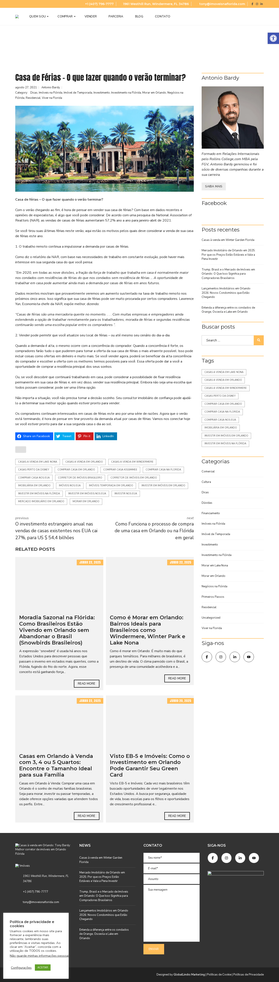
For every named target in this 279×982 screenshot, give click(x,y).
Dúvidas (207, 503)
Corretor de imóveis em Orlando (134, 477)
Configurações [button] (21, 968)
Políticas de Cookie (219, 975)
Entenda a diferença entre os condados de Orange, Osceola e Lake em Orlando (228, 310)
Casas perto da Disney (33, 469)
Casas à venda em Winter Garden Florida (228, 240)
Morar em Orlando (154, 93)
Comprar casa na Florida (163, 469)
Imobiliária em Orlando (34, 485)
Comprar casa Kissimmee (120, 469)
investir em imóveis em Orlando (163, 485)
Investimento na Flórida (126, 93)
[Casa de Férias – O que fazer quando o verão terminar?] (104, 148)
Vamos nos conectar (167, 418)
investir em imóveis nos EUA (87, 493)
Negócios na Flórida (214, 586)
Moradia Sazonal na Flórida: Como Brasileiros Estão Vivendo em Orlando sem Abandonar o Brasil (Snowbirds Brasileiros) (57, 630)
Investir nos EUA (125, 493)
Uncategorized (211, 618)
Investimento (102, 93)
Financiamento (211, 513)
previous (56, 528)
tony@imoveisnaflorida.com (222, 4)
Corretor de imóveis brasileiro (80, 477)
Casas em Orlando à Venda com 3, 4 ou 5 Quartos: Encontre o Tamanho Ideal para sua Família (56, 765)
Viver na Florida (52, 98)
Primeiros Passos (213, 597)
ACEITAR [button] (42, 967)
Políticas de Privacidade (248, 975)
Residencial (33, 98)
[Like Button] (20, 449)
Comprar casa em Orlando (76, 469)
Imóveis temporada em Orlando (111, 485)
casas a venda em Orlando (84, 461)
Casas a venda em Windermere (132, 461)
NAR (34, 220)
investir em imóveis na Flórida (39, 493)
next (154, 528)
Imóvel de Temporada (78, 93)
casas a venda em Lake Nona (37, 461)
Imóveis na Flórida (50, 93)
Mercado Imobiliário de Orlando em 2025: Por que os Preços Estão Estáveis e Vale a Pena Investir (228, 254)
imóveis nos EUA (70, 485)
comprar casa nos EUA (34, 477)
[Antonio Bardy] (233, 117)
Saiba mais (213, 186)
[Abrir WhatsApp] (268, 971)
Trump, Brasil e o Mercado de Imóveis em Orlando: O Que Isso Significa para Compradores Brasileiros (228, 274)
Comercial (208, 471)
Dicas (33, 93)
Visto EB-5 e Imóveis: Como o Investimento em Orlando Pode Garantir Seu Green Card (150, 765)
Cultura (206, 482)
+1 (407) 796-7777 (99, 4)
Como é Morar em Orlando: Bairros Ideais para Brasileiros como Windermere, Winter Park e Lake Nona (147, 630)
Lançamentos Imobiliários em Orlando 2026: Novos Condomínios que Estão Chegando (226, 293)
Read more (86, 684)
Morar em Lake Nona (215, 565)
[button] (273, 38)
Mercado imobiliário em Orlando (41, 501)
